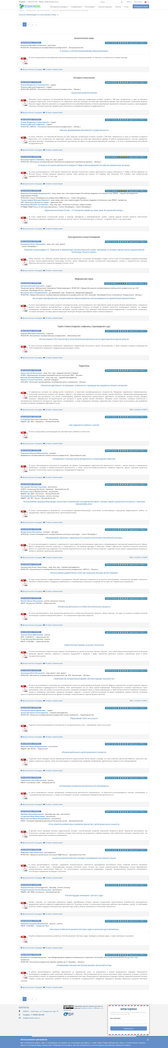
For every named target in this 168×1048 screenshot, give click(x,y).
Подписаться (128, 1028)
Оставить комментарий (54, 69)
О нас (126, 6)
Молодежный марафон (59, 6)
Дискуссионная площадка (32, 69)
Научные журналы (105, 6)
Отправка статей (141, 6)
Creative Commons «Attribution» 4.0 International (83, 1009)
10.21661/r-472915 (140, 409)
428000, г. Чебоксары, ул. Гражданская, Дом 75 (41, 1011)
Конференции (76, 6)
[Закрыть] (148, 1040)
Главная (21, 10)
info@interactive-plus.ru (31, 1018)
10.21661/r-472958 (140, 557)
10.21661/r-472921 (140, 700)
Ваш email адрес (115, 1018)
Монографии (90, 6)
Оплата (118, 6)
